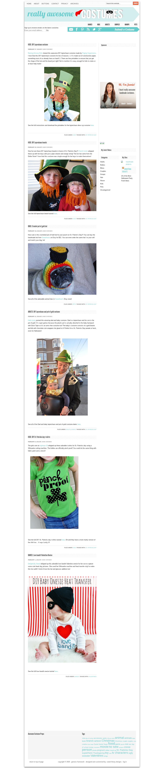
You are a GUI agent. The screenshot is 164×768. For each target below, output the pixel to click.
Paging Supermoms (89, 53)
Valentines (92, 676)
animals (128, 738)
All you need (110, 738)
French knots (83, 151)
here (92, 125)
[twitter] (94, 29)
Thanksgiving (99, 753)
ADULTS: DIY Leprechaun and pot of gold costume (44, 311)
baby (133, 738)
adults (105, 738)
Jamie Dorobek (47, 49)
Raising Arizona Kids (35, 53)
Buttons (45, 4)
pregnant (101, 750)
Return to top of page (36, 762)
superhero (87, 753)
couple (125, 741)
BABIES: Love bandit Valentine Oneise (40, 555)
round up (113, 750)
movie (104, 746)
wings (106, 756)
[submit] (126, 29)
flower (106, 744)
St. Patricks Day (91, 135)
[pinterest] (82, 29)
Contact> (130, 103)
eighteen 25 (44, 445)
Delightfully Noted (34, 564)
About (36, 4)
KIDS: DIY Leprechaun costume (38, 44)
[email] (71, 29)
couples (130, 741)
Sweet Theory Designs (114, 762)
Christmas (108, 740)
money (91, 747)
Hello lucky (32, 320)
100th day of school (87, 738)
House (102, 180)
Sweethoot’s (59, 299)
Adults (107, 24)
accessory (98, 738)
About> (123, 103)
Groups (127, 24)
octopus (121, 747)
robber (107, 750)
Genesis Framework (77, 762)
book (84, 741)
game (117, 744)
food (111, 743)
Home (29, 4)
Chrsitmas (118, 741)
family (101, 744)
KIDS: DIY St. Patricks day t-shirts (39, 437)
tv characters (120, 752)
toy (107, 752)
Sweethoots (46, 237)
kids (126, 744)
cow (135, 741)
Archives (74, 4)
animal (119, 737)
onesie (127, 747)
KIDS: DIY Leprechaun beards (37, 142)
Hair (101, 177)
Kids (98, 24)
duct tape (90, 744)
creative (85, 744)
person (87, 750)
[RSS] (88, 29)
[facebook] (77, 29)
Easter (96, 744)
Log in (125, 762)
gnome (123, 744)
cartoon (97, 741)
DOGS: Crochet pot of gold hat (37, 226)
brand (89, 740)
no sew (113, 746)
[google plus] (100, 29)
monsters (97, 747)
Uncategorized (105, 190)
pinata (94, 750)
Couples (117, 24)
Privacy (64, 4)
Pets (135, 24)
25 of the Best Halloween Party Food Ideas (127, 178)
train (110, 753)
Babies (90, 24)
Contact (54, 4)
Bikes (102, 168)
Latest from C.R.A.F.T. (126, 170)
